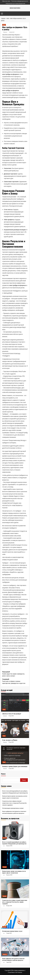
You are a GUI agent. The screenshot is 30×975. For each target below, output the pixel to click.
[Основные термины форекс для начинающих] (15, 755)
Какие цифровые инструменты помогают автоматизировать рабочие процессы (14, 812)
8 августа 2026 (9, 845)
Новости (5, 954)
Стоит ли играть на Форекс (9, 740)
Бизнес (4, 838)
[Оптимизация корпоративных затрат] (15, 919)
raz (3, 846)
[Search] (28, 13)
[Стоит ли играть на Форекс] (15, 728)
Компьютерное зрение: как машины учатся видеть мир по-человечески (14, 797)
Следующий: (13, 681)
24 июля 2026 (9, 905)
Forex (4, 25)
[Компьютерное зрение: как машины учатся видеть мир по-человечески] (15, 859)
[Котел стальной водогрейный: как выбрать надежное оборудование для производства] (15, 830)
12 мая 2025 (11, 32)
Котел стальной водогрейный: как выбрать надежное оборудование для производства (15, 792)
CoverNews (11, 972)
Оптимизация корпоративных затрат (13, 808)
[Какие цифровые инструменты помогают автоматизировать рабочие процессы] (15, 947)
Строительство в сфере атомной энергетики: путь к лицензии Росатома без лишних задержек (14, 803)
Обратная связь (6, 1)
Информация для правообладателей (15, 3)
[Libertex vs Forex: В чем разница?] (15, 702)
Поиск (3, 774)
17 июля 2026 (9, 933)
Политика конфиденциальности (19, 1)
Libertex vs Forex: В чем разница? (11, 714)
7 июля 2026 (8, 962)
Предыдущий (13, 674)
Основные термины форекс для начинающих (14, 766)
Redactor (5, 32)
